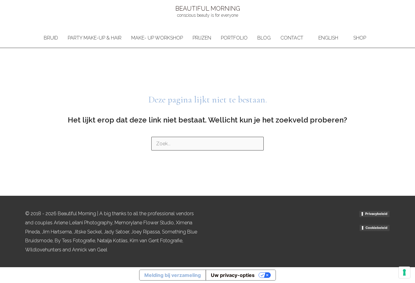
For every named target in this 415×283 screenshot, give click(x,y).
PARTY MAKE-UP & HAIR (95, 38)
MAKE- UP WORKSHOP (157, 38)
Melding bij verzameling (172, 275)
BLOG (264, 38)
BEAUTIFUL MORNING (207, 8)
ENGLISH (328, 38)
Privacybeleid (376, 214)
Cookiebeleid (376, 228)
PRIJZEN (202, 38)
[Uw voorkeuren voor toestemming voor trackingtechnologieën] (404, 272)
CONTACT (291, 38)
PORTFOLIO (234, 38)
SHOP (359, 38)
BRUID (51, 38)
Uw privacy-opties (233, 275)
